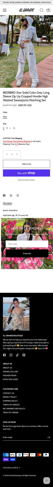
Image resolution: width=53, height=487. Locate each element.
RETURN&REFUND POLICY (14, 408)
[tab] (9, 203)
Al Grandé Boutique (15, 475)
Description (7, 203)
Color (5, 112)
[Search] (41, 10)
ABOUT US (7, 367)
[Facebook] (19, 261)
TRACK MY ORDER (10, 412)
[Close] (49, 222)
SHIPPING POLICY (10, 401)
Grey (5, 116)
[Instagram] (24, 261)
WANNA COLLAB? (10, 371)
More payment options (26, 180)
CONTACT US (8, 393)
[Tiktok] (29, 261)
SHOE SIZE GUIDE (10, 379)
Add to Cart (26, 164)
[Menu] (4, 10)
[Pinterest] (34, 261)
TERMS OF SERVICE (11, 404)
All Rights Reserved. (29, 475)
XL (14, 128)
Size (4, 124)
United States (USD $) (10, 468)
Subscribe (27, 253)
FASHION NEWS (9, 375)
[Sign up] (48, 437)
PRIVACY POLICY (10, 397)
